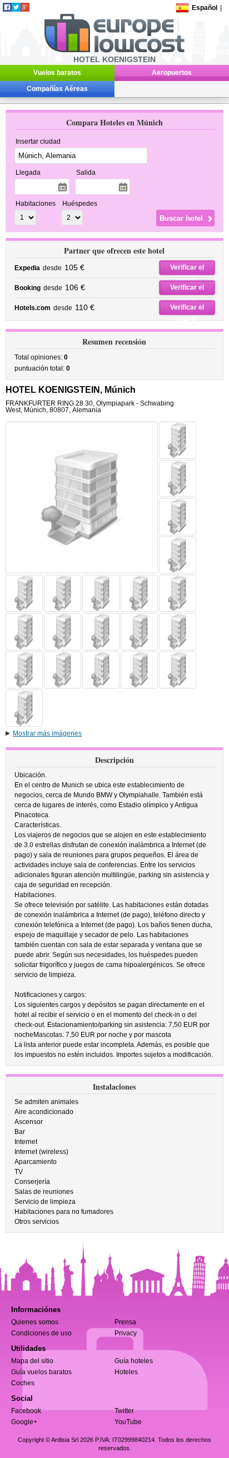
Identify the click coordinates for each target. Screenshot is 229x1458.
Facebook (26, 1411)
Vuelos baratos (57, 73)
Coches (22, 1383)
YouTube (128, 1422)
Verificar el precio (187, 269)
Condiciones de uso (41, 1333)
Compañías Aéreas (57, 89)
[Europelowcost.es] (114, 50)
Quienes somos (34, 1322)
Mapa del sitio (32, 1361)
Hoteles (126, 1372)
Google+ (24, 1422)
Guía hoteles (133, 1361)
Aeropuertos (172, 73)
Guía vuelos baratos (41, 1372)
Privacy (125, 1333)
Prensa (125, 1322)
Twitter (124, 1411)
